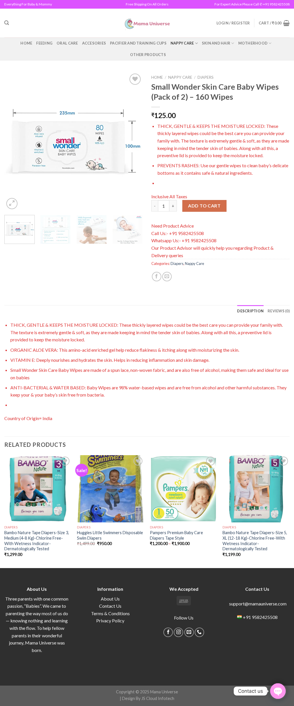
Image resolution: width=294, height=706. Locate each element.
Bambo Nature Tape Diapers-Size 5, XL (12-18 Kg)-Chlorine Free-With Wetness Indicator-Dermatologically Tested (255, 540)
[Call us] (199, 632)
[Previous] (14, 141)
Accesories (94, 43)
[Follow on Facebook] (168, 632)
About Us (110, 598)
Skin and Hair (216, 43)
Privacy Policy (110, 620)
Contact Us (110, 606)
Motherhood (253, 43)
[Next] (132, 141)
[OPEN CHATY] (278, 691)
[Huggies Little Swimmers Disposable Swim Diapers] (110, 488)
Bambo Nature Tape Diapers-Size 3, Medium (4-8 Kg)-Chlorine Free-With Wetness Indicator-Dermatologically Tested (36, 540)
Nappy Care (182, 43)
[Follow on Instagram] (178, 632)
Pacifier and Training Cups (138, 43)
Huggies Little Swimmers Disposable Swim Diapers (110, 535)
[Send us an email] (189, 632)
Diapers (206, 77)
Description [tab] (250, 311)
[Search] (6, 22)
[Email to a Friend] (167, 276)
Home (26, 43)
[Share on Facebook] (156, 276)
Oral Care (67, 43)
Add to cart (204, 205)
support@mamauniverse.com (257, 603)
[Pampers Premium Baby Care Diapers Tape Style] (183, 488)
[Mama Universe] (147, 23)
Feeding (44, 43)
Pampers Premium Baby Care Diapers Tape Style (176, 535)
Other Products (148, 54)
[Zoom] (12, 203)
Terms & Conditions (110, 613)
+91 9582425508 (260, 617)
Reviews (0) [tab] (279, 311)
